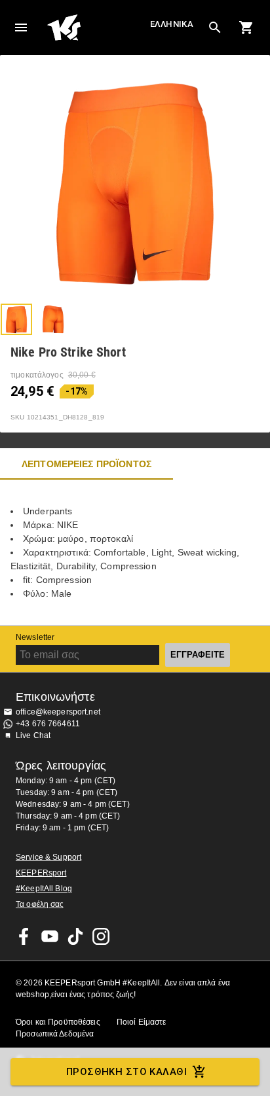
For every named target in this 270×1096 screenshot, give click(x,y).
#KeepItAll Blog (44, 888)
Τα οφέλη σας (40, 904)
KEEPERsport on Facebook (24, 936)
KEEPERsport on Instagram (100, 936)
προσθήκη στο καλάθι (126, 1072)
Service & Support (48, 857)
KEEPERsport (41, 872)
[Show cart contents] (246, 27)
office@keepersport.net (58, 711)
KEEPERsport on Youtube (49, 936)
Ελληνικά (171, 24)
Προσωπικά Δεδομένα (55, 1033)
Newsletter (35, 637)
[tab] (16, 319)
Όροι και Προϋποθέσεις (58, 1022)
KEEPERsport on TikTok (75, 936)
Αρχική (97, 27)
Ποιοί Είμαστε (141, 1022)
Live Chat (33, 735)
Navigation (21, 27)
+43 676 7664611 (48, 723)
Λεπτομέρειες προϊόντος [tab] (86, 464)
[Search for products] (215, 27)
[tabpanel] (135, 553)
